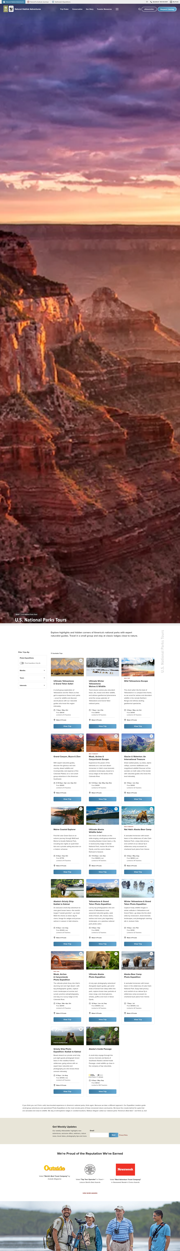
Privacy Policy (123, 1135)
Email (92, 1130)
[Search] (139, 9)
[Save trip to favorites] (69, 619)
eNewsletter (149, 9)
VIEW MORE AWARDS (90, 1193)
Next (114, 1135)
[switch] (22, 663)
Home (17, 614)
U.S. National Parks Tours (29, 614)
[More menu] (117, 9)
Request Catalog (167, 9)
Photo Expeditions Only (32, 663)
